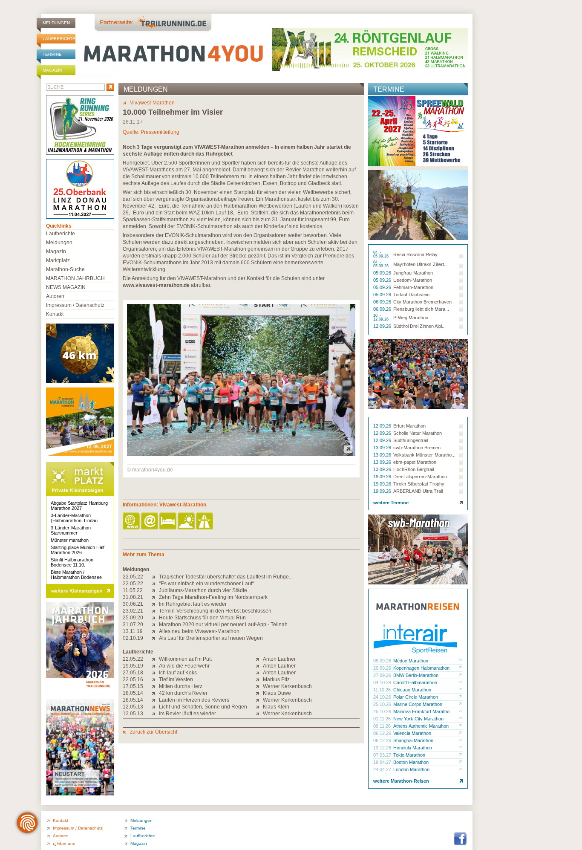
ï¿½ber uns (64, 843)
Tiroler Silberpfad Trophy (418, 483)
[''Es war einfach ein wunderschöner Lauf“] (155, 583)
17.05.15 (133, 686)
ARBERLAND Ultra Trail (418, 491)
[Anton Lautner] (259, 659)
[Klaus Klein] (259, 707)
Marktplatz (58, 260)
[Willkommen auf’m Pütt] (155, 659)
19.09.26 (382, 476)
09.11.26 (382, 726)
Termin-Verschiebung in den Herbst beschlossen (215, 611)
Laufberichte (59, 38)
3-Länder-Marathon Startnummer (71, 530)
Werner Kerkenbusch (287, 686)
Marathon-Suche (65, 269)
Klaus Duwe (277, 693)
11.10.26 (382, 689)
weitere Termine (391, 502)
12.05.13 (133, 707)
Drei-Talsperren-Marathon (420, 476)
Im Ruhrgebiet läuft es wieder (193, 604)
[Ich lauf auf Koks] (155, 673)
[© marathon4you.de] (241, 454)
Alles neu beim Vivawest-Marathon (199, 631)
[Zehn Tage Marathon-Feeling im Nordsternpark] (155, 597)
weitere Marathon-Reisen (401, 781)
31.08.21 (133, 597)
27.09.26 (382, 675)
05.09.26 (382, 272)
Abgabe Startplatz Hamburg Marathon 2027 (79, 505)
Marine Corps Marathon (417, 704)
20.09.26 (382, 668)
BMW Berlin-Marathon (415, 675)
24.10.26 (382, 697)
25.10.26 (382, 704)
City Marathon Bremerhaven (422, 301)
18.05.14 (133, 693)
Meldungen (56, 22)
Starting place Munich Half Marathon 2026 (77, 550)
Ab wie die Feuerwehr (184, 666)
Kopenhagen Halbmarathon (421, 668)
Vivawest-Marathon (152, 103)
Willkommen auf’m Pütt (185, 659)
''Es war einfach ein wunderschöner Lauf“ (206, 584)
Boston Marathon (411, 762)
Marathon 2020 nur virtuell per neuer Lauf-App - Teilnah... (225, 624)
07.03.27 (382, 754)
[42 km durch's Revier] (155, 693)
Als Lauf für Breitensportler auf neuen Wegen (211, 638)
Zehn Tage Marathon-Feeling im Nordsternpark (213, 597)
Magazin (52, 70)
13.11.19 (133, 631)
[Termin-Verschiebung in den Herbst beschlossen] (155, 611)
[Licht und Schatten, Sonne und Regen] (155, 707)
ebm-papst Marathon (414, 462)
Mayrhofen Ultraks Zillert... (420, 264)
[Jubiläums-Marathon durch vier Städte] (155, 590)
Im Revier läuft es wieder (187, 714)
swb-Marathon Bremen (417, 447)
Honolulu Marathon (412, 747)
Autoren (55, 296)
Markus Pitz (276, 679)
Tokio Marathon (409, 754)
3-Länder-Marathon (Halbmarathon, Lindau (74, 518)
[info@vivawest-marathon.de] (150, 521)
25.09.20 (133, 618)
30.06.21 (133, 604)
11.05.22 (133, 590)
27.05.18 (133, 673)
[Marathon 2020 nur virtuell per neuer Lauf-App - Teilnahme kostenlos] (155, 624)
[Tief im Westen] (155, 679)
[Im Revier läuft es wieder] (155, 713)
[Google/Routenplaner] (205, 521)
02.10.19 (133, 638)
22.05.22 (133, 577)
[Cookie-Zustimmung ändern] (27, 822)
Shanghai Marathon (413, 740)
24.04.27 (382, 769)
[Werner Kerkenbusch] (259, 686)
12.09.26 (382, 326)
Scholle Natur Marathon (417, 433)
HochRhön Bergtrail (413, 469)
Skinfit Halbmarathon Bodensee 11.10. (72, 562)
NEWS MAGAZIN (66, 287)
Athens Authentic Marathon (421, 726)
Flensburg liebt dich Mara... (421, 309)
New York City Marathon (418, 718)
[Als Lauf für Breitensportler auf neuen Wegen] (155, 638)
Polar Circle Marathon (415, 697)
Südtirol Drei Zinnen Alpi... (419, 326)
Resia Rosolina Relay (415, 254)
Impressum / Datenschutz (75, 305)
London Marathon (411, 769)
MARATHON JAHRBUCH (75, 278)
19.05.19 (133, 666)
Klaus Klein (276, 707)
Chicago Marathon (412, 689)
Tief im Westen (176, 679)
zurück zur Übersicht (153, 732)
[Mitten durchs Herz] (155, 686)
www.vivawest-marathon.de (156, 285)
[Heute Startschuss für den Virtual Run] (155, 618)
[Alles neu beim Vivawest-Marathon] (155, 631)
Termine (52, 54)
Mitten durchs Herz (180, 686)
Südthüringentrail (410, 440)
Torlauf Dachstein (411, 294)
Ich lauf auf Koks (178, 673)
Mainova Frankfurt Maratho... (423, 711)
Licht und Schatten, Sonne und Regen (203, 707)
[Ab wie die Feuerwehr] (155, 666)
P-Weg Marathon (410, 317)
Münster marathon (70, 540)
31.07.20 (133, 624)
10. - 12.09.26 (381, 317)
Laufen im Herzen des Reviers (194, 700)
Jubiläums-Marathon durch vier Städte (203, 590)
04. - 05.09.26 (381, 254)
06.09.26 (382, 301)
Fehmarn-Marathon (413, 287)
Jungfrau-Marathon (413, 272)
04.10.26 (382, 682)
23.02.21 (133, 611)
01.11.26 (382, 718)
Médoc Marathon (410, 660)
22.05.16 (133, 679)
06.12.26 (382, 733)
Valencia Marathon (412, 733)
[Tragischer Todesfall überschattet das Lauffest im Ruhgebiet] (155, 577)
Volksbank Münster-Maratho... (424, 454)
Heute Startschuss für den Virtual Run (202, 618)
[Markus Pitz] (259, 679)
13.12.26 (382, 747)
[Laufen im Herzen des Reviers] (155, 700)
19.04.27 (382, 762)
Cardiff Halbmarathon (415, 682)
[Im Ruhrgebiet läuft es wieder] (155, 604)
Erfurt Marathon (409, 425)
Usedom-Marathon (412, 280)
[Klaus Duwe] (259, 693)
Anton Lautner (279, 659)
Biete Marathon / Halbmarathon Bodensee (76, 575)
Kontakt (54, 314)
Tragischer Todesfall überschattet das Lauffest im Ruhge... (226, 577)
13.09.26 (382, 447)
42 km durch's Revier (183, 693)
